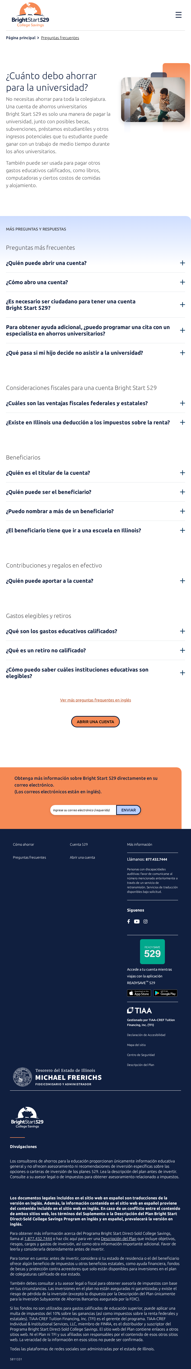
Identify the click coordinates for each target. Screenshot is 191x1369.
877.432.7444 (156, 859)
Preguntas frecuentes (60, 37)
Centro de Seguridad (141, 1054)
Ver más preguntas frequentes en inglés (95, 700)
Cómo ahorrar (23, 844)
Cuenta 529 (79, 844)
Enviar (128, 810)
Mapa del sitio (136, 1044)
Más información (139, 844)
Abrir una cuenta (95, 721)
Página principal (21, 37)
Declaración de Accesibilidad (146, 1034)
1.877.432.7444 (38, 1238)
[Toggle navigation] (175, 14)
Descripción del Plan (140, 1064)
